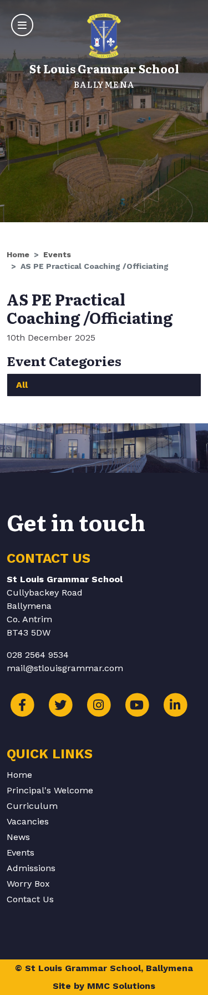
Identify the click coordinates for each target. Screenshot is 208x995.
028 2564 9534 (38, 654)
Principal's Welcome (50, 790)
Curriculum (32, 806)
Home (18, 254)
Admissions (31, 868)
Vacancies (28, 821)
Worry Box (28, 883)
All (22, 384)
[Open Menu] (22, 25)
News (18, 837)
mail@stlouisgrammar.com (65, 668)
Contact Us (30, 899)
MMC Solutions (121, 986)
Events (57, 254)
